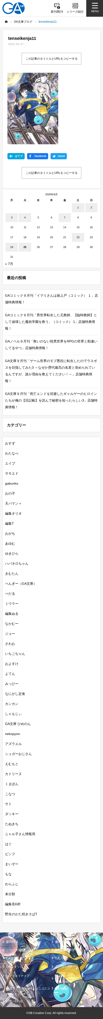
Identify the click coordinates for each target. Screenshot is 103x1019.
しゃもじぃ (13, 714)
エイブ (10, 463)
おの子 (10, 493)
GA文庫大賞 (14, 958)
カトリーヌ (13, 774)
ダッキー (11, 814)
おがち (10, 533)
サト (8, 804)
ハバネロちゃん (17, 563)
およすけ (11, 664)
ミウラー (11, 603)
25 (24, 247)
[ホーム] (6, 21)
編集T (9, 523)
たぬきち (11, 824)
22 (78, 237)
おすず (10, 443)
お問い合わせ (14, 1001)
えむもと (11, 764)
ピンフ (10, 854)
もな (8, 874)
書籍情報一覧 (64, 942)
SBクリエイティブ (17, 976)
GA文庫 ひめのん (18, 724)
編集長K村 (13, 904)
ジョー (10, 634)
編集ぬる (11, 614)
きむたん (11, 573)
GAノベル (62, 958)
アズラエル (13, 744)
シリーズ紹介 (15, 950)
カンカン (11, 704)
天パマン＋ (13, 503)
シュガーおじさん (18, 754)
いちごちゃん (15, 654)
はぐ (8, 844)
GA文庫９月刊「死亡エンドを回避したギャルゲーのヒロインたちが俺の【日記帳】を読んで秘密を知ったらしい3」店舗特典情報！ (51, 400)
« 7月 (9, 264)
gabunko (11, 483)
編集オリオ (13, 513)
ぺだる (10, 593)
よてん (10, 674)
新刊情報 (12, 942)
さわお (10, 644)
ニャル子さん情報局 (20, 834)
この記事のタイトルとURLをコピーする (52, 58)
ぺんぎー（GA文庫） (21, 583)
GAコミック (14, 966)
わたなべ (11, 453)
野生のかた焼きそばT (21, 914)
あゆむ (10, 543)
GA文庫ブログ (65, 950)
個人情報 (60, 988)
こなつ (10, 794)
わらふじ (11, 884)
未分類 (10, 894)
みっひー (11, 684)
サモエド (11, 473)
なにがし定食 (15, 694)
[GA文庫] (13, 8)
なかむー (11, 624)
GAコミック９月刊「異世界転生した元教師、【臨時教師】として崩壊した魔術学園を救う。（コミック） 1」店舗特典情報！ (51, 321)
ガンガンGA (63, 966)
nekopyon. (13, 734)
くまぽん (11, 784)
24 (11, 247)
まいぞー (11, 864)
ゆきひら (11, 553)
